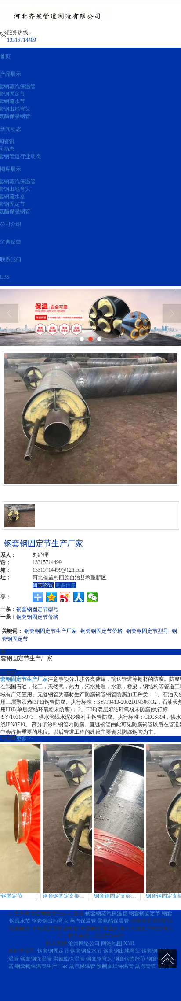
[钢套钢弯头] (90, 317)
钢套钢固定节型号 (37, 609)
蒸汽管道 (145, 966)
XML (129, 943)
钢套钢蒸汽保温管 (106, 913)
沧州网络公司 (84, 943)
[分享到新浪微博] (65, 597)
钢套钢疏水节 (86, 951)
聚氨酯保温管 (113, 921)
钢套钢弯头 (99, 959)
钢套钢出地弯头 (50, 921)
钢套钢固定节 (144, 913)
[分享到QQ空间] (51, 597)
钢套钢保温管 (36, 959)
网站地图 (111, 943)
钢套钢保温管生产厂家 (41, 966)
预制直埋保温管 (115, 966)
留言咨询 (43, 585)
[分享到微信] (92, 597)
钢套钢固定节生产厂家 (50, 630)
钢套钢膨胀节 (129, 959)
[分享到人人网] (78, 597)
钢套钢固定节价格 (37, 616)
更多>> (24, 738)
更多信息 (65, 585)
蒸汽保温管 (83, 921)
